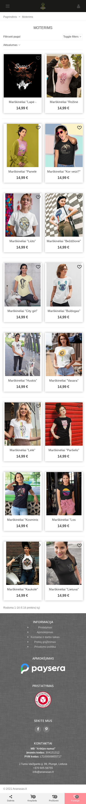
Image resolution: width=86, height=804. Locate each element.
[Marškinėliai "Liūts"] (23, 215)
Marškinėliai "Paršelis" (64, 450)
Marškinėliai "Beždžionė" (64, 241)
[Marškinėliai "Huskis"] (23, 354)
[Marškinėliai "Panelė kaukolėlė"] (23, 145)
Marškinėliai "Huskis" (22, 380)
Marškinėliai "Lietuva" (64, 589)
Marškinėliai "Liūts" (22, 241)
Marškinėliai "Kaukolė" (22, 589)
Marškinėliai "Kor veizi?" (63, 171)
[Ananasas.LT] (43, 6)
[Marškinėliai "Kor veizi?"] (64, 145)
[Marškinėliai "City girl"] (23, 284)
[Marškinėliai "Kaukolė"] (23, 563)
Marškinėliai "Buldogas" (64, 311)
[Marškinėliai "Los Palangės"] (64, 493)
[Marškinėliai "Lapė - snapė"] (23, 75)
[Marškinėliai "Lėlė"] (23, 424)
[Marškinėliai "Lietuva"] (64, 563)
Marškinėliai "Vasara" (64, 380)
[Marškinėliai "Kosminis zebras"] (23, 493)
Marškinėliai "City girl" (22, 311)
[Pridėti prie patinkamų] (38, 57)
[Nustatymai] (78, 6)
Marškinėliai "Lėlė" (22, 450)
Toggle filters (71, 36)
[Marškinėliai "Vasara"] (64, 354)
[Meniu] (7, 6)
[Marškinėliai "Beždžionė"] (64, 215)
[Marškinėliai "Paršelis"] (64, 424)
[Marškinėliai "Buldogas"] (64, 284)
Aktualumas (10, 45)
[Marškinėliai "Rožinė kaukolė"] (64, 75)
